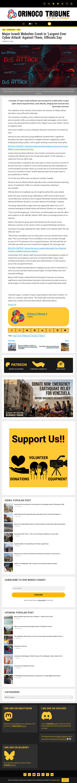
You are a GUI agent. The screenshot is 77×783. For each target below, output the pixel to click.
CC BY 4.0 (63, 739)
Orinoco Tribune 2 (37, 313)
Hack (14, 336)
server (52, 724)
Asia (4, 29)
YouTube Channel (47, 23)
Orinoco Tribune (61, 736)
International (11, 29)
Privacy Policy (56, 780)
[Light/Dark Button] (31, 24)
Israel (19, 336)
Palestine (35, 336)
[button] (23, 25)
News (18, 29)
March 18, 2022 (9, 41)
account (19, 726)
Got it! (65, 780)
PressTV (12, 305)
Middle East (26, 336)
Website (42, 336)
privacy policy (42, 600)
